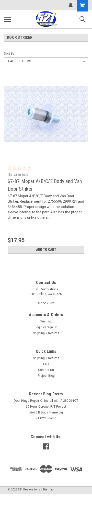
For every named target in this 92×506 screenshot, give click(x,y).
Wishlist (46, 321)
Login (38, 327)
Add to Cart (46, 250)
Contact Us (46, 370)
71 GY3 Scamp (46, 418)
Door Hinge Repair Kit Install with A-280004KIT (46, 401)
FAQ (46, 364)
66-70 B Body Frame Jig (46, 412)
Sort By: (9, 53)
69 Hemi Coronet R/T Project (46, 406)
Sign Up (52, 327)
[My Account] (70, 5)
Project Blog (46, 376)
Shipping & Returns (46, 333)
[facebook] (46, 446)
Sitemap (48, 489)
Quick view (47, 152)
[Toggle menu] (7, 19)
